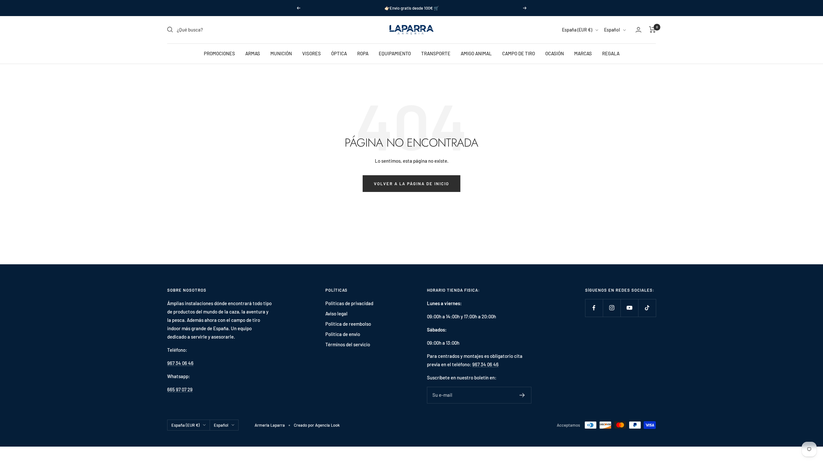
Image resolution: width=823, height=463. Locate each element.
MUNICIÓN (281, 53)
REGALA (611, 53)
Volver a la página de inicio (411, 183)
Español (612, 29)
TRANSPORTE (435, 53)
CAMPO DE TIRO (518, 53)
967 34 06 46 (180, 363)
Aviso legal (336, 313)
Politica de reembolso (348, 324)
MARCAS (583, 53)
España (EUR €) (577, 29)
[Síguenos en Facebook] (594, 308)
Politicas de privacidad (349, 303)
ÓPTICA (339, 53)
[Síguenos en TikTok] (647, 308)
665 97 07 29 (180, 389)
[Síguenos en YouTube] (629, 308)
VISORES (311, 53)
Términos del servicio (347, 344)
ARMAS (252, 53)
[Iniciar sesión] (638, 29)
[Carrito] (652, 29)
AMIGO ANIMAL (476, 53)
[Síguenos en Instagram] (611, 308)
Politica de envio (342, 334)
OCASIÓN (554, 53)
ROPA (362, 53)
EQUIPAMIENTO (395, 53)
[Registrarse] (522, 395)
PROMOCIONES (219, 53)
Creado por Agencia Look (317, 425)
